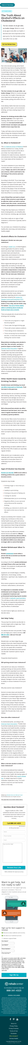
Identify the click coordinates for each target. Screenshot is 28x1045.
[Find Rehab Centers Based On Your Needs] (14, 983)
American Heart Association (9, 348)
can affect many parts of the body (11, 387)
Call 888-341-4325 (14, 823)
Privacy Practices (14, 1028)
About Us (13, 1023)
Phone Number (6, 948)
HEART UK (12, 247)
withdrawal (9, 553)
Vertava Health (13, 1038)
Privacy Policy (14, 1026)
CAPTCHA (4, 970)
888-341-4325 (5, 635)
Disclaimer (14, 1033)
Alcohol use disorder (7, 473)
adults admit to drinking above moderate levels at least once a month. (12, 308)
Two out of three (14, 305)
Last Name (5, 945)
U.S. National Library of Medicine (13, 146)
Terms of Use (14, 1031)
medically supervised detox (18, 598)
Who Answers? (22, 826)
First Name (5, 941)
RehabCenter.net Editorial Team (15, 795)
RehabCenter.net (15, 1041)
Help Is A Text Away (7, 5)
